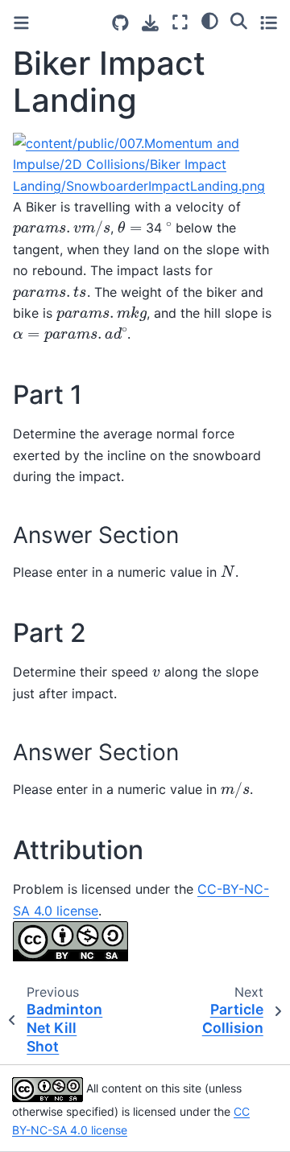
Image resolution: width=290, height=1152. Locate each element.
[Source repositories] (120, 23)
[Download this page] (150, 23)
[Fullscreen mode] (180, 22)
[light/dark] (210, 20)
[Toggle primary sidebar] (21, 23)
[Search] (239, 20)
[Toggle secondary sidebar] (269, 22)
